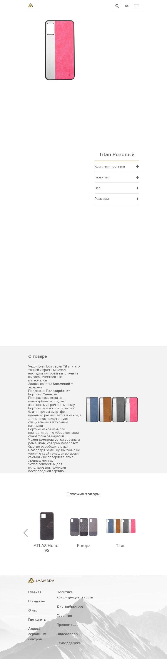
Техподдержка (69, 643)
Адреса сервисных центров (37, 634)
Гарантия (64, 615)
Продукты (36, 601)
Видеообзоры (68, 634)
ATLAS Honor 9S (47, 548)
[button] (117, 6)
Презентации (67, 625)
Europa (84, 545)
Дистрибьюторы (70, 606)
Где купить (37, 619)
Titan (121, 545)
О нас (32, 610)
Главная (35, 592)
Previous (27, 533)
